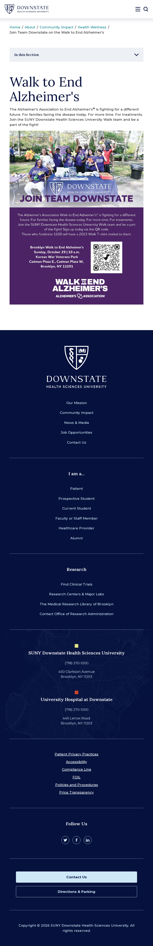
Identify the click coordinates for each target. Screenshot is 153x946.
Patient (76, 489)
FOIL (76, 777)
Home (15, 27)
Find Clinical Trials (76, 584)
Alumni (76, 538)
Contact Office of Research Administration (77, 614)
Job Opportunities (76, 432)
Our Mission (76, 403)
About (30, 27)
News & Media (76, 423)
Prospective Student (76, 499)
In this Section (26, 55)
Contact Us (76, 442)
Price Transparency (76, 792)
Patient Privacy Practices (76, 754)
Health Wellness (92, 27)
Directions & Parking (76, 892)
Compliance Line (76, 769)
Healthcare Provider (76, 528)
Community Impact (56, 27)
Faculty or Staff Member (76, 518)
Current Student (76, 508)
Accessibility (76, 762)
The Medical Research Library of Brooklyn (77, 604)
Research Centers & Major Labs (76, 594)
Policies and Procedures (76, 785)
